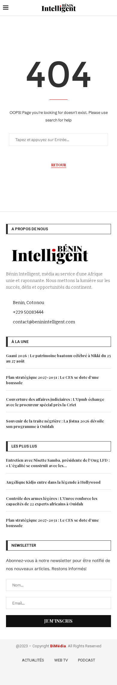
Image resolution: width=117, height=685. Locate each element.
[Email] (76, 675)
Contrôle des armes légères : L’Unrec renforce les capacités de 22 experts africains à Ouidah (51, 501)
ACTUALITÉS (33, 660)
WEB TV (61, 660)
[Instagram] (59, 675)
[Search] (111, 8)
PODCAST (86, 660)
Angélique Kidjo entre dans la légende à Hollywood (53, 482)
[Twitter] (50, 675)
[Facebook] (42, 675)
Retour (58, 164)
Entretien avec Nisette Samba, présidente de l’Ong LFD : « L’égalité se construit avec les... (58, 462)
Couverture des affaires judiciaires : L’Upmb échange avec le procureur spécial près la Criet (55, 402)
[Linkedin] (68, 675)
